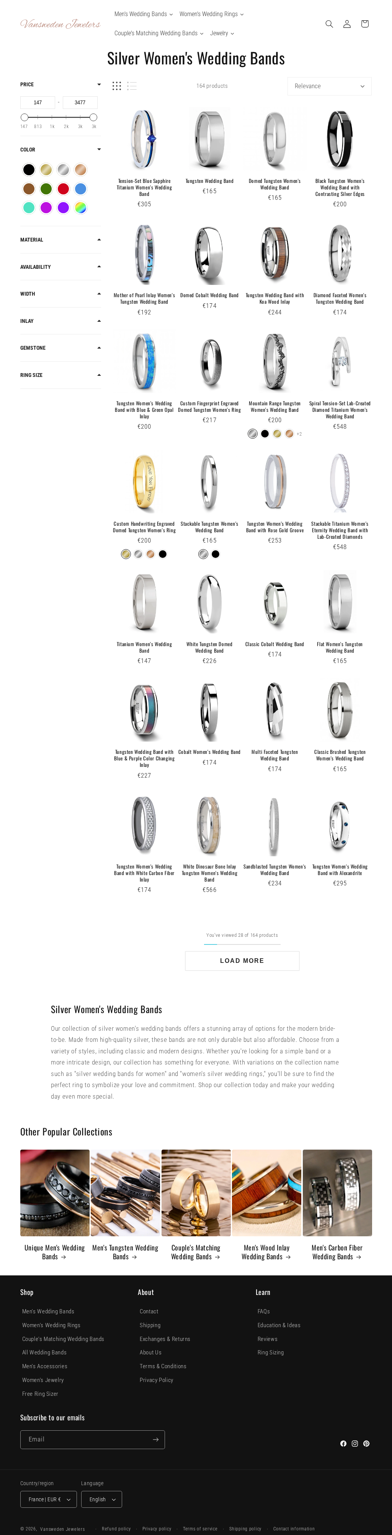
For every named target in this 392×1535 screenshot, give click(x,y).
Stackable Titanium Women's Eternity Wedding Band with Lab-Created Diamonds (340, 530)
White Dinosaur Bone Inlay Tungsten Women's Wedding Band (209, 873)
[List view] (132, 86)
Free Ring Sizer (40, 1393)
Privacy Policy (156, 1380)
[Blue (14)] (80, 189)
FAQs (264, 1311)
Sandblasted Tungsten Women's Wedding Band (274, 869)
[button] (329, 24)
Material (31, 240)
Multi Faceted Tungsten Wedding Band (275, 755)
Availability (35, 267)
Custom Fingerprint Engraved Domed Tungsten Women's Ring (209, 406)
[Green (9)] (46, 189)
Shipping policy (245, 1529)
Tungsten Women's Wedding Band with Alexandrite (340, 869)
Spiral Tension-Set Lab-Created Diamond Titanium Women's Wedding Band (340, 410)
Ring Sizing (271, 1352)
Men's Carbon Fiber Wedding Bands (337, 1252)
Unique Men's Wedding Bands (54, 1252)
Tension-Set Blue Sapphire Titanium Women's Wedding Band (144, 187)
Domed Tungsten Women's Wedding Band (275, 184)
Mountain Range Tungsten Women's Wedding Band (275, 406)
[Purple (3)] (63, 207)
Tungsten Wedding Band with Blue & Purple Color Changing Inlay (144, 758)
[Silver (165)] (63, 169)
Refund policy (116, 1529)
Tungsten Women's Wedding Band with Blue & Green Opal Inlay (144, 410)
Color (27, 149)
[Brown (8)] (29, 189)
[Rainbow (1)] (80, 207)
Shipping (150, 1325)
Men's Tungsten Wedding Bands (125, 1252)
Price (27, 84)
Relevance (308, 86)
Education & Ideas (279, 1325)
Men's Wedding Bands (48, 1311)
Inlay (27, 321)
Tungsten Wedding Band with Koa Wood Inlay (275, 298)
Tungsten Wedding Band (210, 181)
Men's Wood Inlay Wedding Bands (265, 1252)
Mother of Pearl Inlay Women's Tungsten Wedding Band (144, 298)
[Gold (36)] (46, 169)
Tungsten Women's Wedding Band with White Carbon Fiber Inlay (144, 873)
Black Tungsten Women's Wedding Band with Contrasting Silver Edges (340, 187)
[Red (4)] (63, 189)
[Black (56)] (29, 169)
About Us (151, 1352)
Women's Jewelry (43, 1380)
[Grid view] (117, 86)
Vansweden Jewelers (62, 1529)
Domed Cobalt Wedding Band (209, 295)
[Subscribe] (155, 1439)
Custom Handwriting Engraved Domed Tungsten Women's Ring (144, 526)
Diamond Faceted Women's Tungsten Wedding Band (340, 298)
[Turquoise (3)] (29, 207)
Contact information (294, 1529)
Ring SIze (31, 375)
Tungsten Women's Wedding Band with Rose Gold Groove (275, 526)
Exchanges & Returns (165, 1339)
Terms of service (200, 1529)
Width (27, 294)
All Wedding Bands (44, 1352)
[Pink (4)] (46, 207)
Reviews (268, 1339)
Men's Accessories (45, 1366)
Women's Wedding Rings (51, 1325)
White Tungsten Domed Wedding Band (209, 647)
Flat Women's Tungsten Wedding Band (340, 647)
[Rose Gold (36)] (80, 169)
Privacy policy (156, 1529)
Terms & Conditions (163, 1366)
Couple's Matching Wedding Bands (195, 1252)
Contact (149, 1311)
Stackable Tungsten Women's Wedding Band (209, 526)
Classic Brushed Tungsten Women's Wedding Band (340, 755)
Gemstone (33, 348)
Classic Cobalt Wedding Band (274, 644)
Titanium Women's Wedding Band (144, 647)
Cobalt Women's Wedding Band (209, 752)
